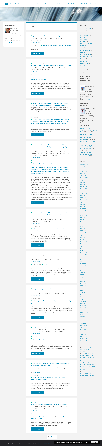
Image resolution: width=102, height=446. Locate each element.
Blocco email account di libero (87, 141)
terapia (39, 125)
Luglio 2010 (83, 294)
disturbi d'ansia (47, 144)
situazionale (34, 125)
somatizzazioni (84, 67)
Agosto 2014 (83, 235)
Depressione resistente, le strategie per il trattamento (87, 368)
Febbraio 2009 (83, 332)
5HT (34, 228)
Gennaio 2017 (83, 211)
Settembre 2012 (84, 257)
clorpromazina (47, 77)
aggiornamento (41, 119)
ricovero (54, 171)
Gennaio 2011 (83, 285)
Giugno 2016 (83, 217)
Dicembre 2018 (84, 191)
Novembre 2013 (84, 244)
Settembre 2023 (84, 164)
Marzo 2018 (83, 195)
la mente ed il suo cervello (47, 65)
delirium (44, 167)
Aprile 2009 (83, 327)
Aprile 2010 (83, 301)
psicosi (39, 303)
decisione (58, 339)
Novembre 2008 (84, 338)
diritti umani (64, 339)
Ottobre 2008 (83, 340)
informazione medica (36, 65)
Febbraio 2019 (83, 189)
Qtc (39, 79)
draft (48, 121)
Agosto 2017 (83, 202)
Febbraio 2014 (83, 239)
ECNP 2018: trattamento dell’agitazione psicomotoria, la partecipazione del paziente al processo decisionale (49, 330)
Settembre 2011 (84, 272)
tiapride (33, 173)
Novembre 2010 (84, 290)
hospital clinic (51, 377)
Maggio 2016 (83, 219)
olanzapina (56, 169)
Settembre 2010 (84, 292)
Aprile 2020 (83, 182)
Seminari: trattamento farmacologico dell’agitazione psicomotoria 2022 (48, 39)
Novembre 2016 (84, 213)
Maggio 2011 (83, 277)
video (81, 72)
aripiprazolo (41, 165)
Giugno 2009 (83, 323)
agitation (35, 300)
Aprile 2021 (83, 175)
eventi (48, 402)
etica (69, 339)
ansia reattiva (57, 119)
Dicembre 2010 (84, 288)
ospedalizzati (34, 79)
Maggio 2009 (83, 325)
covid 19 (57, 77)
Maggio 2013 (83, 248)
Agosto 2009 (83, 318)
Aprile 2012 (83, 261)
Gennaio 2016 (83, 224)
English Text (83, 45)
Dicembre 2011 (84, 268)
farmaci (61, 77)
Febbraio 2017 (83, 208)
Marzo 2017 (83, 206)
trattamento (68, 45)
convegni (35, 289)
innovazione (58, 377)
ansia (52, 119)
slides (63, 45)
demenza (49, 167)
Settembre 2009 (84, 316)
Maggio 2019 (83, 186)
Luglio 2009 (83, 321)
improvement (57, 300)
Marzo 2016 (83, 222)
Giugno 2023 (83, 166)
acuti (36, 119)
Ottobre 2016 (83, 215)
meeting (69, 300)
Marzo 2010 (83, 303)
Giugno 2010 (83, 296)
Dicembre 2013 (84, 241)
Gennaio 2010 (83, 307)
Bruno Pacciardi (56, 165)
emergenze (63, 416)
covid (53, 77)
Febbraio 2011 (83, 283)
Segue (10, 42)
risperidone (59, 171)
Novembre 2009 (84, 312)
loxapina (59, 228)
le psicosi (56, 65)
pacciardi (33, 123)
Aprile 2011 (83, 279)
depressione (54, 167)
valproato (50, 125)
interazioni (66, 77)
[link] (95, 3)
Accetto (94, 442)
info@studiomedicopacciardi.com (44, 443)
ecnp (50, 300)
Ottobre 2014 (83, 233)
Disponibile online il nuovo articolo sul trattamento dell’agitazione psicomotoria (48, 220)
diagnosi (50, 45)
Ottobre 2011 (83, 270)
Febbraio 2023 (83, 169)
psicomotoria (60, 123)
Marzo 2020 (83, 184)
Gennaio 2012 (83, 266)
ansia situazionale (65, 119)
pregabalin (36, 171)
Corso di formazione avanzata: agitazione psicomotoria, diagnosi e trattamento (49, 407)
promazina (41, 171)
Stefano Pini (66, 171)
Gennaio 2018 (83, 197)
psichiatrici (53, 123)
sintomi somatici (84, 65)
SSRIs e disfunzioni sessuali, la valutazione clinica (86, 349)
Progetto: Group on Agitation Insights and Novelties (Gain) (50, 293)
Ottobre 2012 (83, 255)
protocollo (68, 377)
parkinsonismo (39, 123)
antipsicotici (34, 121)
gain (52, 300)
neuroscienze (62, 65)
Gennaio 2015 (83, 230)
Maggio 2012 (83, 259)
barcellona (45, 377)
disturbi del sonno (84, 35)
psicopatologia (57, 35)
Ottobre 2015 (83, 226)
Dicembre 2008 (84, 336)
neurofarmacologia (57, 45)
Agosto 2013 (83, 246)
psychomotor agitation (47, 303)
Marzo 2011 (83, 281)
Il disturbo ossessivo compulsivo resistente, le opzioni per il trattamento (88, 373)
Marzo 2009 (83, 329)
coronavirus (40, 121)
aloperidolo (41, 77)
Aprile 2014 (83, 237)
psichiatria (48, 123)
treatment (59, 303)
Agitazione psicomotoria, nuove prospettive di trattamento (50, 259)
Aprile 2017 (83, 204)
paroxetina (67, 169)
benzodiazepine (48, 165)
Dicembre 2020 (84, 177)
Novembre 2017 (84, 200)
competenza (53, 339)
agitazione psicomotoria (38, 35)
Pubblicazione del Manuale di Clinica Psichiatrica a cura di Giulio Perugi (88, 130)
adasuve (37, 228)
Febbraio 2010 (83, 305)
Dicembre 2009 (84, 310)
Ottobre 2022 (83, 171)
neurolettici (66, 121)
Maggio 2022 (83, 173)
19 (33, 119)
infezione (52, 121)
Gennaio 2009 (83, 334)
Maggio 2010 (83, 299)
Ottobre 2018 (83, 193)
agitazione (45, 45)
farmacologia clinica (48, 35)
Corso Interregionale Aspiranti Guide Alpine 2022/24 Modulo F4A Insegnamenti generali (87, 146)
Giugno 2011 (83, 274)
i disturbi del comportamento (60, 63)
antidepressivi (34, 165)
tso (38, 341)
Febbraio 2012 (83, 263)
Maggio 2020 (83, 180)
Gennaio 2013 (83, 250)
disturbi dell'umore (48, 103)
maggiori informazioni (84, 442)
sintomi (65, 123)
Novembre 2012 (84, 252)
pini (44, 123)
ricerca (39, 379)
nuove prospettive (58, 264)
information (63, 300)
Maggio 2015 (83, 228)
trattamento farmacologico (37, 230)
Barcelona (45, 300)
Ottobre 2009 (83, 314)
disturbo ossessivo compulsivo (87, 43)
